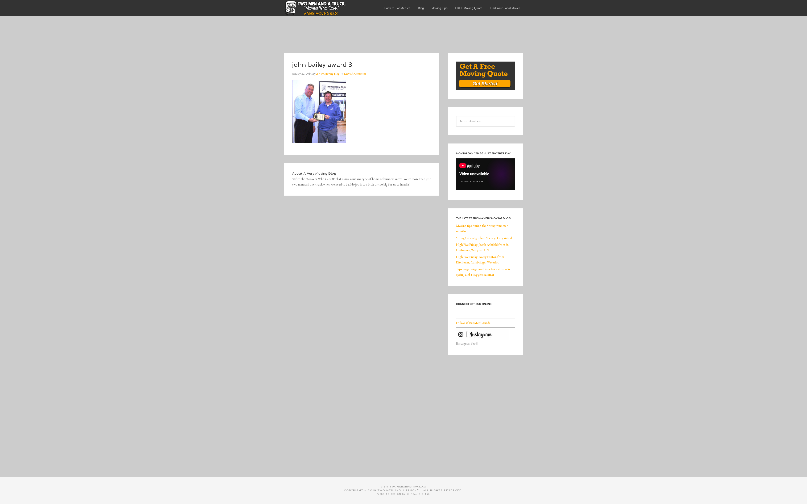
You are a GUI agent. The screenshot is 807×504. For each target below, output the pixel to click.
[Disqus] (361, 262)
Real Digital (420, 494)
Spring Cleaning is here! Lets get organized (484, 238)
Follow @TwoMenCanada (473, 323)
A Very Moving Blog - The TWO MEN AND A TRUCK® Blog (315, 8)
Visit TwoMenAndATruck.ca (403, 487)
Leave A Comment (355, 73)
